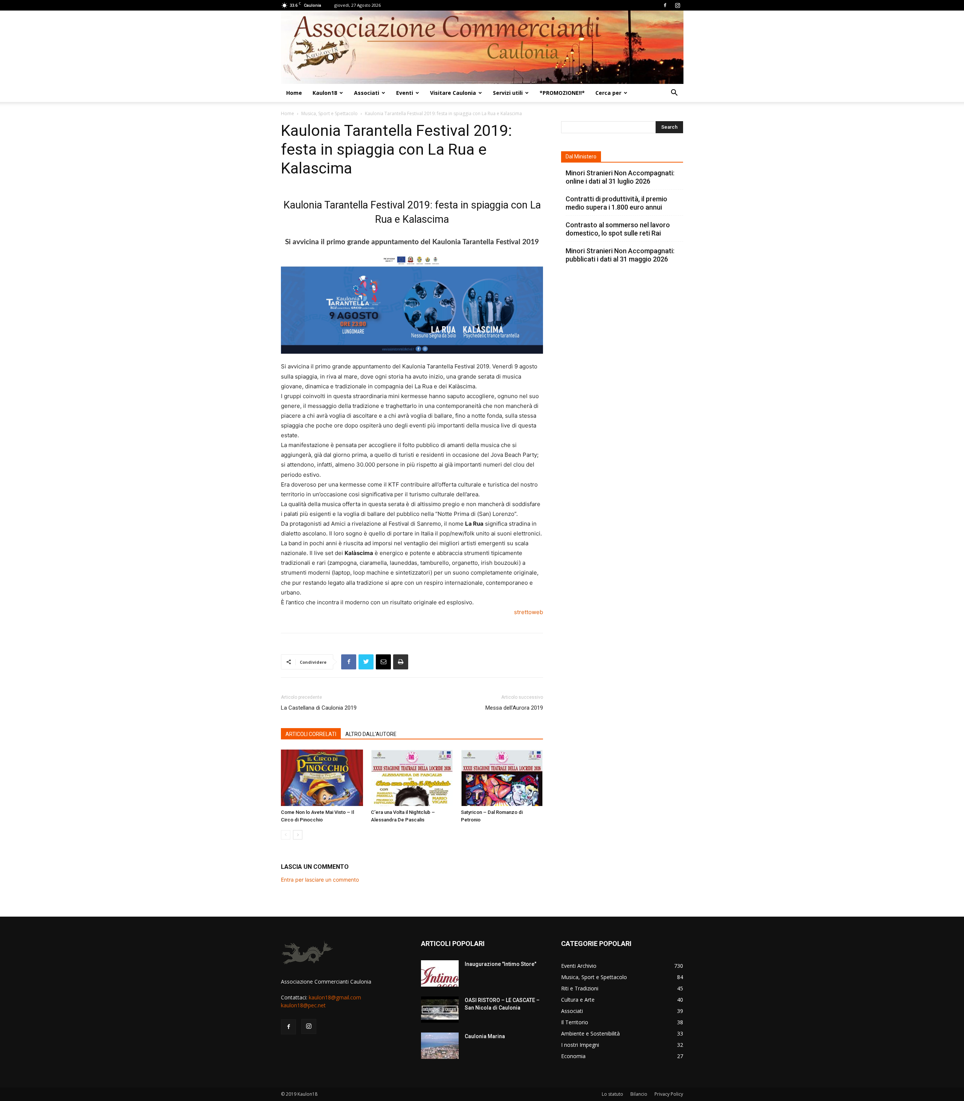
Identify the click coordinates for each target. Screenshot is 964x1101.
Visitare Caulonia (453, 92)
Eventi (404, 92)
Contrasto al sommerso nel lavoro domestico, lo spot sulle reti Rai (618, 229)
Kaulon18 (325, 92)
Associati (366, 92)
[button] (674, 93)
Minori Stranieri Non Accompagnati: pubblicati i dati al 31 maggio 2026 (620, 255)
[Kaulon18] (482, 47)
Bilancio (638, 1094)
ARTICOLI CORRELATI (310, 734)
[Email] (383, 661)
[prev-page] (285, 834)
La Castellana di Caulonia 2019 (319, 707)
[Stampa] (400, 661)
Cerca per (608, 92)
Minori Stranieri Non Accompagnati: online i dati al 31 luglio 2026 (620, 177)
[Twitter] (366, 661)
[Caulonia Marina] (440, 1046)
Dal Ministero (581, 157)
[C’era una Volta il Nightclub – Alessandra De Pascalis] (412, 778)
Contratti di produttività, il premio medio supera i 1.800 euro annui (616, 203)
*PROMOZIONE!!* (562, 92)
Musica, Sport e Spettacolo (329, 113)
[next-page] (297, 834)
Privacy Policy (668, 1094)
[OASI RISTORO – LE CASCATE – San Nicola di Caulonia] (440, 1009)
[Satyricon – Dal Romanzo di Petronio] (502, 778)
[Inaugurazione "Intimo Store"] (440, 973)
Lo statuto (612, 1094)
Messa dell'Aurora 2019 (514, 707)
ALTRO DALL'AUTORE (371, 734)
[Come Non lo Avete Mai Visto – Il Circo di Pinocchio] (322, 778)
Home (294, 92)
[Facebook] (665, 5)
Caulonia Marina (485, 1036)
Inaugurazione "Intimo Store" (500, 964)
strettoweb (528, 612)
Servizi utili (508, 92)
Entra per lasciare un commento (320, 879)
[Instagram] (677, 5)
